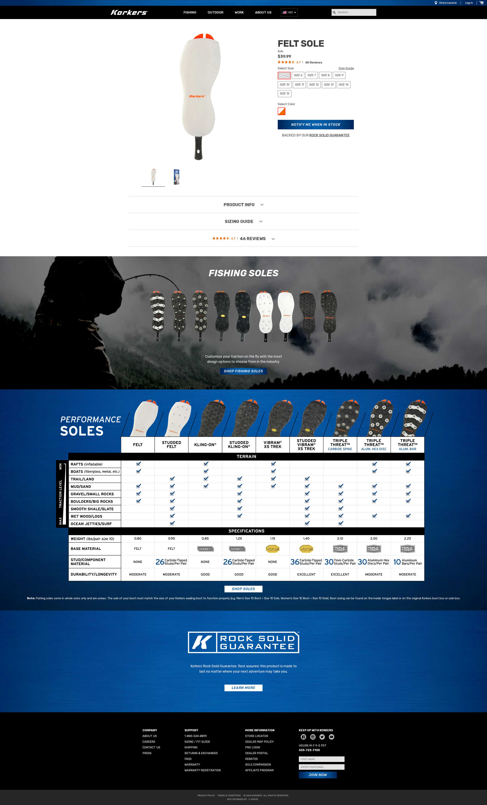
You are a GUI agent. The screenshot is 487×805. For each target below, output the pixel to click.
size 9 (339, 75)
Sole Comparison (258, 764)
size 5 (284, 75)
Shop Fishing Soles (243, 371)
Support (191, 730)
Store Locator (448, 2)
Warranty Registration (203, 770)
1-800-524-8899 (196, 736)
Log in (469, 2)
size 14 (343, 84)
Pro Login (252, 747)
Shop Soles (243, 589)
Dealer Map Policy (259, 741)
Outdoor (215, 12)
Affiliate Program (259, 770)
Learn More (243, 688)
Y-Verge (253, 799)
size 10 (285, 84)
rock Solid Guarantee (329, 135)
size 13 (328, 84)
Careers (148, 741)
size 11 (299, 84)
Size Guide (346, 68)
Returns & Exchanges (201, 753)
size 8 (325, 75)
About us (263, 12)
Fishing (190, 12)
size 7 (312, 75)
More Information (260, 730)
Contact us (151, 747)
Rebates (251, 759)
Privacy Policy (206, 795)
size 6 (298, 75)
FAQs (188, 759)
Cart (481, 3)
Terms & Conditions (229, 795)
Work (239, 12)
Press (146, 753)
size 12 (314, 84)
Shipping (191, 747)
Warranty (192, 764)
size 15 (284, 93)
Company (149, 730)
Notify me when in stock (315, 125)
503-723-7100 (309, 750)
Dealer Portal (256, 753)
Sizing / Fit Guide (197, 741)
